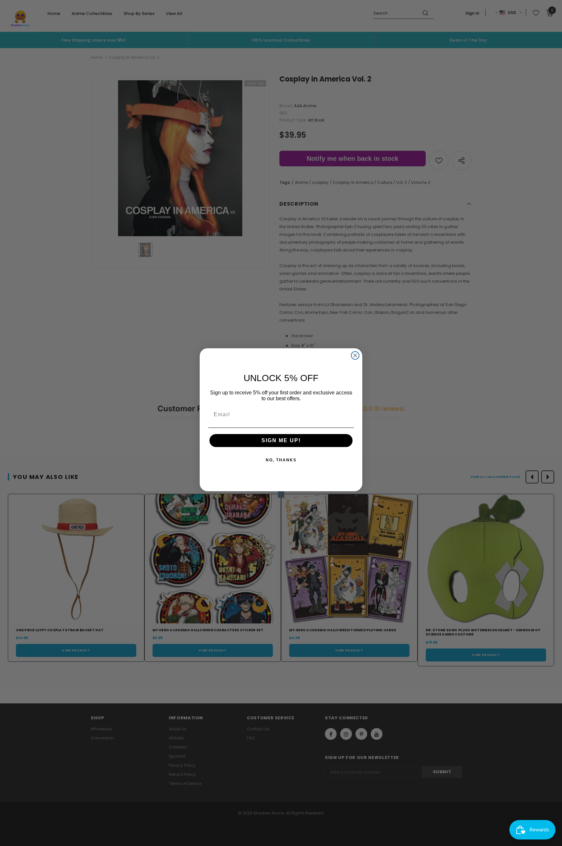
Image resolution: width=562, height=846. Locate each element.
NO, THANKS (281, 460)
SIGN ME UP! (281, 440)
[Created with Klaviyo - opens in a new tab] (281, 494)
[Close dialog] (355, 355)
